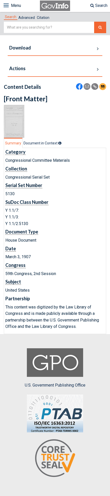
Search (100, 5)
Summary (13, 143)
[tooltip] (59, 143)
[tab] (10, 17)
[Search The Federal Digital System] (100, 27)
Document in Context (41, 143)
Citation (43, 18)
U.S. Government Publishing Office (55, 385)
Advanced (26, 18)
